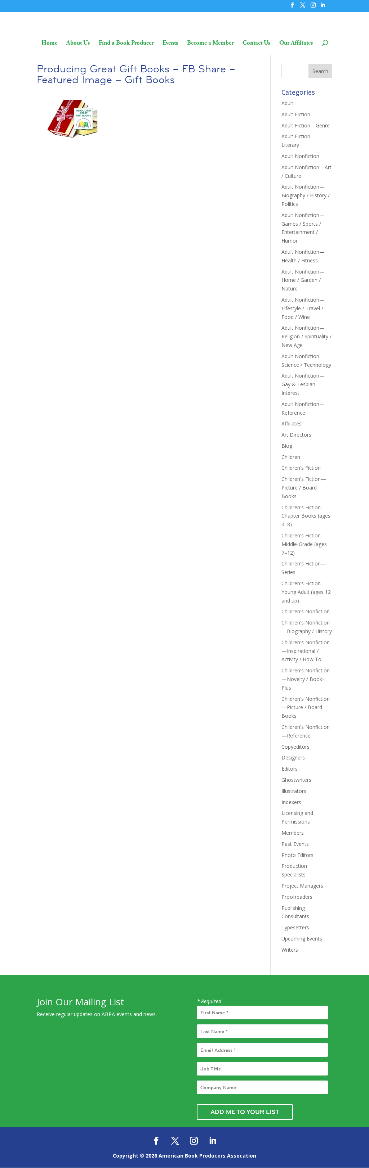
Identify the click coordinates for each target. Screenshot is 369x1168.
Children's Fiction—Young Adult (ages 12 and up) (306, 592)
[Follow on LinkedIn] (213, 1141)
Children (290, 457)
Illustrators (293, 791)
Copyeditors (295, 746)
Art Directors (296, 434)
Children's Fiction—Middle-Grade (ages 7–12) (304, 544)
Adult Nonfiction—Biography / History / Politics (305, 195)
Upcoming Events (301, 938)
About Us (78, 43)
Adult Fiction (295, 114)
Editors (289, 768)
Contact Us (256, 43)
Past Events (295, 843)
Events (170, 43)
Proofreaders (296, 896)
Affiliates (291, 423)
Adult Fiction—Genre (305, 125)
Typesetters (295, 927)
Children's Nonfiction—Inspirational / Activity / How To (305, 651)
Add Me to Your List (244, 1112)
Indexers (291, 802)
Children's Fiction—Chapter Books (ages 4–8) (305, 516)
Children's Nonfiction (305, 611)
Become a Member (210, 43)
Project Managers (302, 885)
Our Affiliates (296, 43)
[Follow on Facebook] (156, 1141)
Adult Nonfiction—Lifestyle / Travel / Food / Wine (303, 308)
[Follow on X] (175, 1141)
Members (292, 832)
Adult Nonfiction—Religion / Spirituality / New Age (306, 336)
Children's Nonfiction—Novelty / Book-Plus (305, 679)
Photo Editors (297, 855)
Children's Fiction (301, 467)
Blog (286, 445)
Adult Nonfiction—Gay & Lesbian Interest (303, 384)
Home (49, 43)
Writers (289, 949)
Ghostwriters (296, 779)
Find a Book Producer (126, 43)
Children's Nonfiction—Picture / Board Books (305, 707)
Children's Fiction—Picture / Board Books (303, 487)
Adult (287, 103)
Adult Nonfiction (300, 156)
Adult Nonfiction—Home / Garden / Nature (303, 280)
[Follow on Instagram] (194, 1141)
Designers (293, 757)
